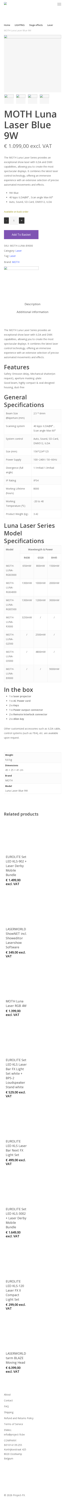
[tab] (32, 304)
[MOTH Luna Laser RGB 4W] (16, 980)
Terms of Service (13, 1424)
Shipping (8, 1412)
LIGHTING (20, 25)
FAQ (6, 1406)
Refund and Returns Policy (18, 1418)
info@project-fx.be (14, 1434)
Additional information (32, 312)
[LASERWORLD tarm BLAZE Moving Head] (16, 1332)
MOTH (15, 262)
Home (7, 25)
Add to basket (21, 235)
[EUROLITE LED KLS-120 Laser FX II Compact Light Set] (16, 1260)
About (7, 1394)
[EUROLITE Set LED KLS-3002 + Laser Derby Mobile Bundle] (16, 1188)
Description (32, 304)
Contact (8, 1400)
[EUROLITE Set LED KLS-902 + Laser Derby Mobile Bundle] (16, 835)
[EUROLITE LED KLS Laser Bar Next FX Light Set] (16, 1120)
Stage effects (36, 25)
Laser (50, 25)
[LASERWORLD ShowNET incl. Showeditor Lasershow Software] (16, 908)
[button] (59, 4)
